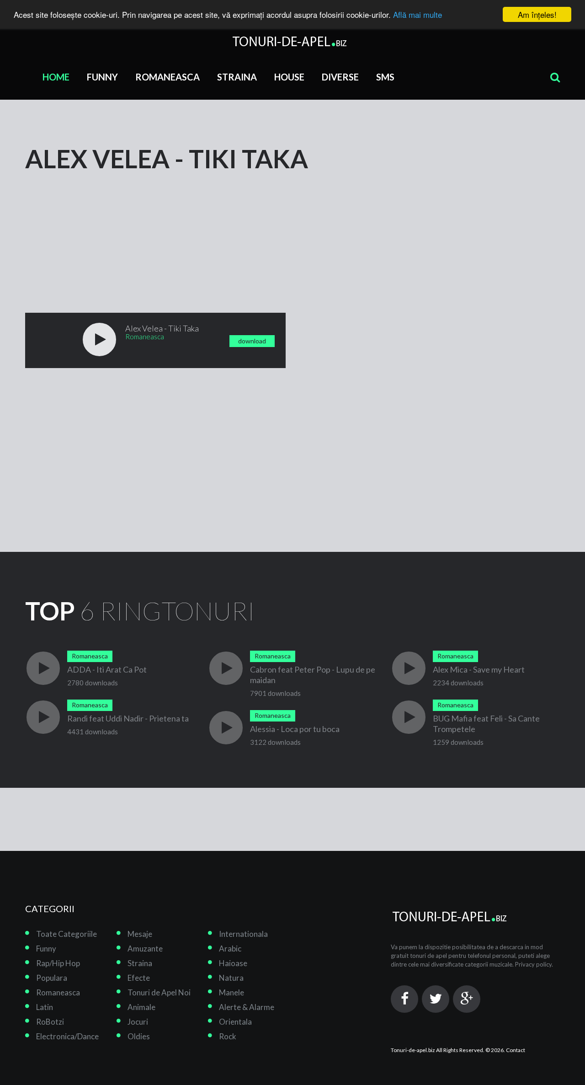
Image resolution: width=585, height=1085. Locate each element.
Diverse (340, 76)
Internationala (243, 934)
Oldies (139, 1036)
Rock (227, 1036)
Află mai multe (417, 15)
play (99, 339)
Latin (44, 1007)
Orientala (235, 1021)
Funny (102, 76)
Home (56, 76)
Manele (231, 992)
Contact (515, 1050)
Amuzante (145, 948)
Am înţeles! (537, 14)
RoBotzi (50, 1021)
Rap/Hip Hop (58, 963)
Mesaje (140, 934)
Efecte (139, 978)
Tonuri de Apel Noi (159, 992)
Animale (141, 1007)
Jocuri (138, 1021)
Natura (231, 978)
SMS (385, 76)
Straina (237, 76)
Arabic (230, 948)
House (289, 76)
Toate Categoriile (66, 934)
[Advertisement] (93, 229)
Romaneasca (167, 76)
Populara (51, 978)
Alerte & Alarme (246, 1007)
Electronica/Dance (67, 1036)
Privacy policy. (534, 964)
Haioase (233, 963)
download (252, 341)
